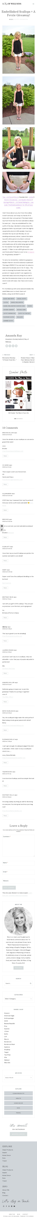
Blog (3, 1193)
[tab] (16, 418)
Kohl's (6, 1034)
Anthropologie (9, 1018)
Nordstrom (7, 1042)
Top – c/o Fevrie (8, 197)
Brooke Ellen (8, 433)
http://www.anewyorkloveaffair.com (13, 758)
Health (18, 1098)
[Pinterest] (9, 1206)
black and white (9, 298)
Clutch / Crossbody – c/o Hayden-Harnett (18, 200)
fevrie (30, 306)
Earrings (6, 202)
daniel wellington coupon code (14, 306)
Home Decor (18, 1103)
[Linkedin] (11, 1206)
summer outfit (8, 320)
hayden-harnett (9, 309)
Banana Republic (9, 1023)
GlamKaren (6, 493)
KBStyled (11, 533)
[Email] (14, 1206)
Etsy (5, 1026)
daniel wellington (17, 302)
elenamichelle (8, 739)
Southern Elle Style (8, 668)
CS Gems (5, 465)
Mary (4, 570)
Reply (5, 456)
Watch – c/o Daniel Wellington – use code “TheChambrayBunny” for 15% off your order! (18, 204)
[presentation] (18, 393)
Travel (18, 1112)
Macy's (6, 1039)
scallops (20, 317)
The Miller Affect (7, 697)
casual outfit (21, 298)
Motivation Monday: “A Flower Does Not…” (9, 357)
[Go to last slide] (8, 397)
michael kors (21, 309)
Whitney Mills (8, 795)
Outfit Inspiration (21, 19)
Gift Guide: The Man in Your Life (18, 413)
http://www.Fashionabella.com (12, 811)
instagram (31, 252)
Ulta (5, 1057)
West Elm (7, 1062)
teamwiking (7, 772)
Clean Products (18, 1093)
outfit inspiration (9, 313)
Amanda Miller (8, 682)
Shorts (16, 197)
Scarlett (6, 546)
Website (5, 881)
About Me (5, 1190)
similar (31, 197)
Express (6, 1029)
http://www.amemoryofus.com (12, 636)
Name (5, 863)
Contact (5, 1195)
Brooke (5, 519)
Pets (18, 1108)
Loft (5, 1036)
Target (6, 1052)
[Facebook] (6, 1206)
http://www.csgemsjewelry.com (12, 479)
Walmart (7, 1060)
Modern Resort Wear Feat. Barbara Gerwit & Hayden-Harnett (28, 358)
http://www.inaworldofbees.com (12, 451)
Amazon (7, 1013)
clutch (6, 302)
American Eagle (9, 1016)
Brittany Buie (7, 597)
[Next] (28, 397)
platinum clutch (9, 317)
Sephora (7, 1047)
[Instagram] (3, 1206)
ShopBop (7, 1049)
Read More (18, 967)
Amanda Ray (13, 335)
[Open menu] (33, 3)
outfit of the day (24, 313)
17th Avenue (29, 1216)
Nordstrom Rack (9, 1044)
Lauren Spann (7, 650)
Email (5, 872)
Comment (7, 836)
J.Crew (6, 1031)
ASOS (6, 1021)
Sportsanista (6, 583)
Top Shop (7, 1055)
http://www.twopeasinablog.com (13, 725)
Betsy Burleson (8, 711)
